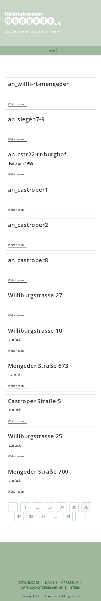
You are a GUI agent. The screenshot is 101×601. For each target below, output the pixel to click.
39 (43, 516)
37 (19, 516)
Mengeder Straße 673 (38, 365)
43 (68, 516)
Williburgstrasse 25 (35, 436)
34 (62, 507)
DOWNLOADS (29, 582)
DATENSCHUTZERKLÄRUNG (42, 587)
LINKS (49, 582)
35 (74, 507)
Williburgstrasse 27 (35, 295)
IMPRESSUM (69, 582)
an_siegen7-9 (26, 119)
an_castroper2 (28, 225)
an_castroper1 (28, 189)
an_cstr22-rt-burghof (37, 154)
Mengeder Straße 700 (38, 471)
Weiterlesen (17, 105)
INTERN (75, 587)
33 (49, 507)
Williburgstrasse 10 (35, 330)
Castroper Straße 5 (34, 401)
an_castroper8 (28, 260)
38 (31, 516)
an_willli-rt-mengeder (38, 84)
